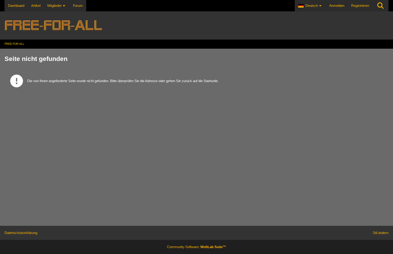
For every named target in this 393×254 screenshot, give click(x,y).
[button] (310, 5)
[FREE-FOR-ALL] (196, 25)
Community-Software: (196, 247)
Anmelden (336, 6)
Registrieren (360, 6)
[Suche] (380, 5)
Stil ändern (380, 233)
